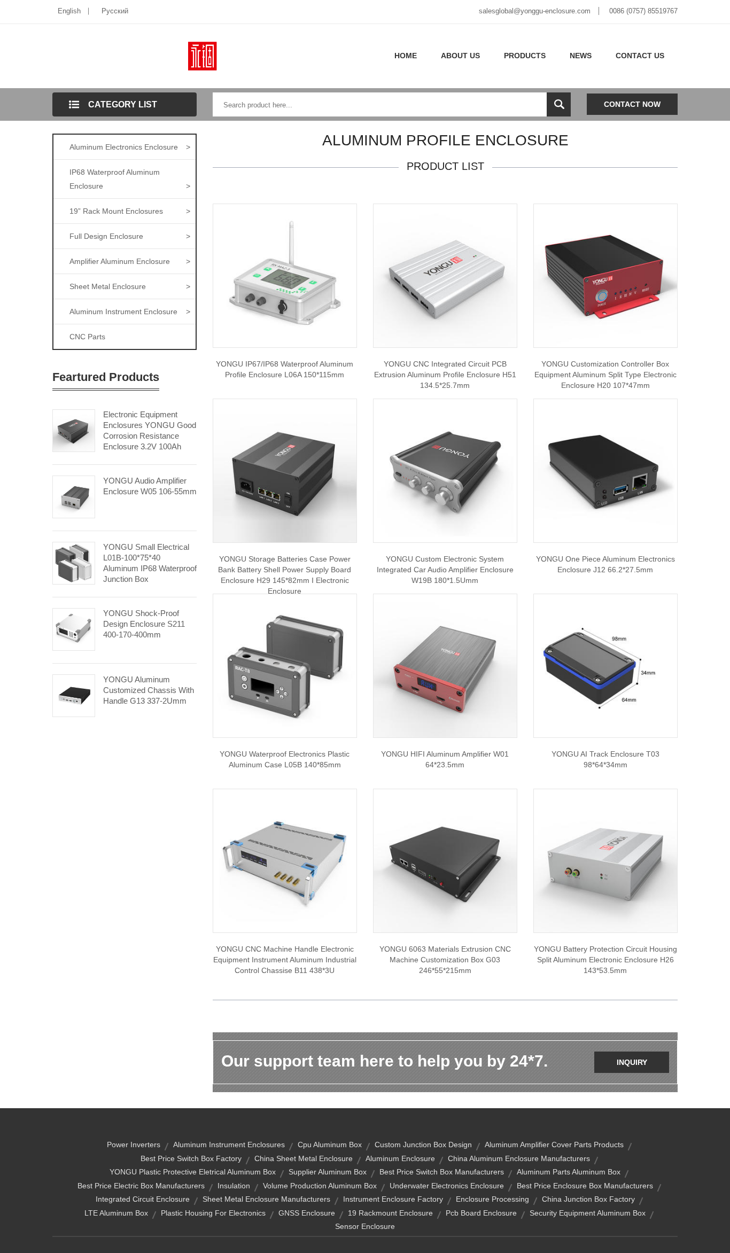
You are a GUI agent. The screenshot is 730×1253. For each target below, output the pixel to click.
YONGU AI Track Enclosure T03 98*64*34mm (605, 759)
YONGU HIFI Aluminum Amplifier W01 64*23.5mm (445, 759)
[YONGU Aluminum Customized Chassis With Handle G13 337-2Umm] (74, 694)
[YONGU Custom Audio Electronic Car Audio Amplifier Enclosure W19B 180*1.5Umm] (445, 470)
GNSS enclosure (306, 1213)
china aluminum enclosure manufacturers (519, 1158)
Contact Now (632, 104)
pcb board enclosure (481, 1213)
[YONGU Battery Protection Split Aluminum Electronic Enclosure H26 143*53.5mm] (605, 860)
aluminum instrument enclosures (229, 1144)
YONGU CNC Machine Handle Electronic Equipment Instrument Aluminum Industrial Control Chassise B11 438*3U (284, 960)
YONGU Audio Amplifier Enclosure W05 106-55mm (150, 486)
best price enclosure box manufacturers (585, 1185)
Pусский (115, 11)
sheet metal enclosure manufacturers (266, 1199)
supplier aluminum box (328, 1172)
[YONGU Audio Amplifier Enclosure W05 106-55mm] (74, 496)
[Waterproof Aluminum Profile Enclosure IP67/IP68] (284, 275)
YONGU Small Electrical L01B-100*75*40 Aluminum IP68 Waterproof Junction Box (150, 562)
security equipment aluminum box (588, 1213)
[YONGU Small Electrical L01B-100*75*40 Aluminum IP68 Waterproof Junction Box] (74, 562)
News (581, 55)
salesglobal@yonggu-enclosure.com (535, 11)
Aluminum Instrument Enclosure (129, 311)
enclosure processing (492, 1199)
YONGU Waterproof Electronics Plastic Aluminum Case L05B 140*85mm (285, 759)
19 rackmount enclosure (390, 1213)
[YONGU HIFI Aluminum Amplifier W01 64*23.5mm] (445, 665)
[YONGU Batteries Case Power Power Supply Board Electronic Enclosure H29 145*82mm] (284, 470)
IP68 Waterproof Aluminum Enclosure (129, 179)
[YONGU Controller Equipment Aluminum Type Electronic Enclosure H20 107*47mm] (605, 275)
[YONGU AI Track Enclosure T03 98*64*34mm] (605, 665)
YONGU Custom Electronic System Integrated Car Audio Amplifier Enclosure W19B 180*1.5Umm (445, 570)
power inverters (133, 1144)
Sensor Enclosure (365, 1226)
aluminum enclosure (400, 1158)
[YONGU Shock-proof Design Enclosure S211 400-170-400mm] (74, 628)
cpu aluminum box (330, 1144)
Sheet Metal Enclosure (129, 286)
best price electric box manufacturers (141, 1185)
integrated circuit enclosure (143, 1199)
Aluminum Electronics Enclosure (129, 147)
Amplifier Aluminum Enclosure (129, 261)
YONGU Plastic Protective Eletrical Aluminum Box (193, 1172)
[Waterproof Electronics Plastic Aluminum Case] (284, 665)
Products (525, 55)
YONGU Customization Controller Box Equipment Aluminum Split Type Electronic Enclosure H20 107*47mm (605, 375)
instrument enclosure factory (393, 1199)
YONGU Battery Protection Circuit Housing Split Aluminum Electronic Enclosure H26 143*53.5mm (605, 960)
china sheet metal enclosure (303, 1158)
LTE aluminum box (116, 1213)
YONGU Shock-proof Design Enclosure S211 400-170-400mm (144, 624)
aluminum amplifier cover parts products (554, 1144)
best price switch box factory (191, 1158)
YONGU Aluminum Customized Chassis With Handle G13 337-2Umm (148, 690)
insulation (234, 1185)
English (69, 11)
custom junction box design (423, 1144)
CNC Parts (87, 336)
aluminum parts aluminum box (568, 1172)
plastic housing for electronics (213, 1213)
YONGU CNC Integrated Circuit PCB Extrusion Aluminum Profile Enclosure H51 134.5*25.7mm (445, 375)
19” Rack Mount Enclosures (129, 211)
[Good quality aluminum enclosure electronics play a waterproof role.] (605, 470)
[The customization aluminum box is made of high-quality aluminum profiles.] (445, 860)
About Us (460, 55)
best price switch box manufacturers (441, 1172)
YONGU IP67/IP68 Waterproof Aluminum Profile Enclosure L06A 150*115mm (284, 369)
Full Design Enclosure (129, 236)
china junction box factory (588, 1199)
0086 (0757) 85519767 (643, 11)
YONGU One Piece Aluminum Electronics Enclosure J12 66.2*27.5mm (605, 564)
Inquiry (632, 1062)
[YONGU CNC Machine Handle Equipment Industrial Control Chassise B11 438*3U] (284, 860)
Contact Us (640, 55)
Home (405, 55)
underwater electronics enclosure (447, 1185)
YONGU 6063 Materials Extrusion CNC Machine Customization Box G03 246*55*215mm (445, 960)
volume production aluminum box (320, 1185)
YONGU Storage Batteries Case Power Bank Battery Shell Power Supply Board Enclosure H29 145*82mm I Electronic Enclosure (284, 575)
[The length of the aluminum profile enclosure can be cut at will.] (445, 275)
